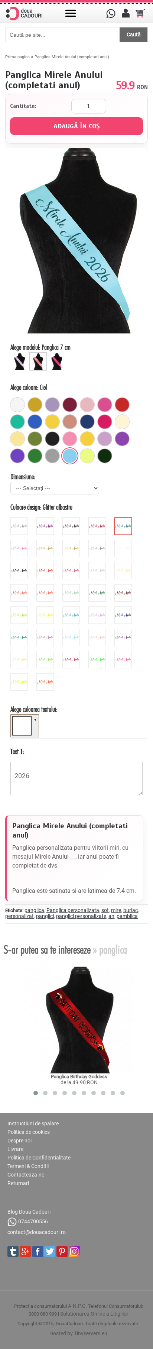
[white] (124, 543)
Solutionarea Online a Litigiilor (94, 1314)
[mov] (122, 439)
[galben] (52, 422)
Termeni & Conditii (28, 1166)
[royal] (35, 422)
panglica (34, 910)
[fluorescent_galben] (20, 676)
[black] (20, 565)
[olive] (35, 439)
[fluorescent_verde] (98, 654)
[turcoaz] (17, 422)
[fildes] (122, 422)
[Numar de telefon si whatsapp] (110, 13)
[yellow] (46, 609)
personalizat (19, 916)
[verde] (35, 456)
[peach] (98, 632)
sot (105, 910)
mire (116, 910)
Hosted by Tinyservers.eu (78, 1333)
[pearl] (20, 654)
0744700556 (33, 1221)
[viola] (124, 632)
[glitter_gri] (20, 520)
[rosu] (122, 405)
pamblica (127, 916)
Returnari (18, 1183)
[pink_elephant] (87, 405)
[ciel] (70, 456)
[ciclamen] (105, 405)
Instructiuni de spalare (33, 1123)
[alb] (17, 405)
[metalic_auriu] (72, 543)
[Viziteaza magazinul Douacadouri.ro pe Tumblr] (13, 1251)
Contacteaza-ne (25, 1175)
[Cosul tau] (140, 13)
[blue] (72, 609)
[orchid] (46, 632)
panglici (45, 916)
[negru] (52, 439)
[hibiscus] (20, 587)
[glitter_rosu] (98, 520)
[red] (46, 565)
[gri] (52, 456)
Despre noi (19, 1141)
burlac (130, 910)
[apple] (46, 654)
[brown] (124, 587)
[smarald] (105, 456)
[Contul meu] (125, 13)
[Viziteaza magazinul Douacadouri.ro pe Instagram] (74, 1251)
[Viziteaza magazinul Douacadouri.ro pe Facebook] (37, 1251)
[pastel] (52, 405)
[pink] (72, 565)
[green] (20, 609)
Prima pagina (17, 57)
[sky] (72, 632)
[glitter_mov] (46, 520)
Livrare (15, 1149)
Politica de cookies (28, 1132)
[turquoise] (20, 632)
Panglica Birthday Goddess (79, 1076)
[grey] (98, 565)
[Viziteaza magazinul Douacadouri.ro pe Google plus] (25, 1251)
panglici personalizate (81, 916)
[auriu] (35, 405)
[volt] (87, 456)
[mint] (72, 587)
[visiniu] (70, 405)
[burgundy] (72, 654)
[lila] (105, 439)
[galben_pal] (17, 439)
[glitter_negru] (72, 520)
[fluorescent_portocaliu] (46, 676)
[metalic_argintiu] (98, 543)
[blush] (70, 422)
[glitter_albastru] (124, 520)
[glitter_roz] (20, 543)
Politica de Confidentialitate (39, 1158)
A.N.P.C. (77, 1306)
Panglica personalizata (72, 910)
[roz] (70, 439)
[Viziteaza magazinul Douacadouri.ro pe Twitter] (49, 1251)
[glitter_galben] (46, 543)
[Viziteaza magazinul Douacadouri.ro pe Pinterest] (62, 1251)
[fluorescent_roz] (124, 654)
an (111, 916)
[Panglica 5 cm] (20, 355)
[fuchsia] (105, 422)
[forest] (98, 587)
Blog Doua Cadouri (29, 1212)
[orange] (46, 587)
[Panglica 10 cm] (58, 355)
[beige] (124, 565)
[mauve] (98, 609)
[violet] (17, 456)
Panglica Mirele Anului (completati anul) (72, 57)
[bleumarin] (87, 422)
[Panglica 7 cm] (39, 355)
